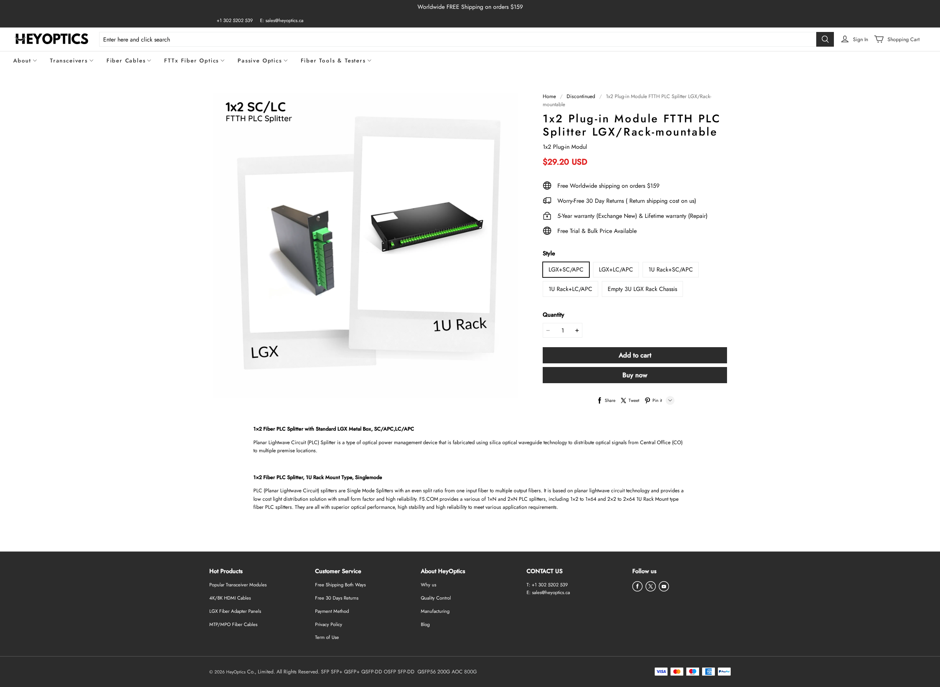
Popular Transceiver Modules (238, 584)
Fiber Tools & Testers (333, 61)
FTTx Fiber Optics (191, 61)
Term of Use (327, 637)
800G (470, 671)
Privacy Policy (328, 624)
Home (549, 96)
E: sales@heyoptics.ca (281, 20)
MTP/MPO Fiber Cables (233, 624)
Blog (425, 624)
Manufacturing (435, 611)
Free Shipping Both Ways (340, 584)
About (22, 61)
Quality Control (436, 597)
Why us (428, 584)
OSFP (390, 671)
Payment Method (332, 611)
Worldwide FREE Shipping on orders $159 (470, 7)
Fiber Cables (126, 61)
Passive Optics (260, 61)
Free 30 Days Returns (336, 597)
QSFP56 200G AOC (440, 671)
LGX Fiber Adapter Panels (235, 611)
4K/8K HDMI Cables (230, 597)
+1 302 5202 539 (235, 20)
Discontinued (581, 96)
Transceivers (69, 61)
